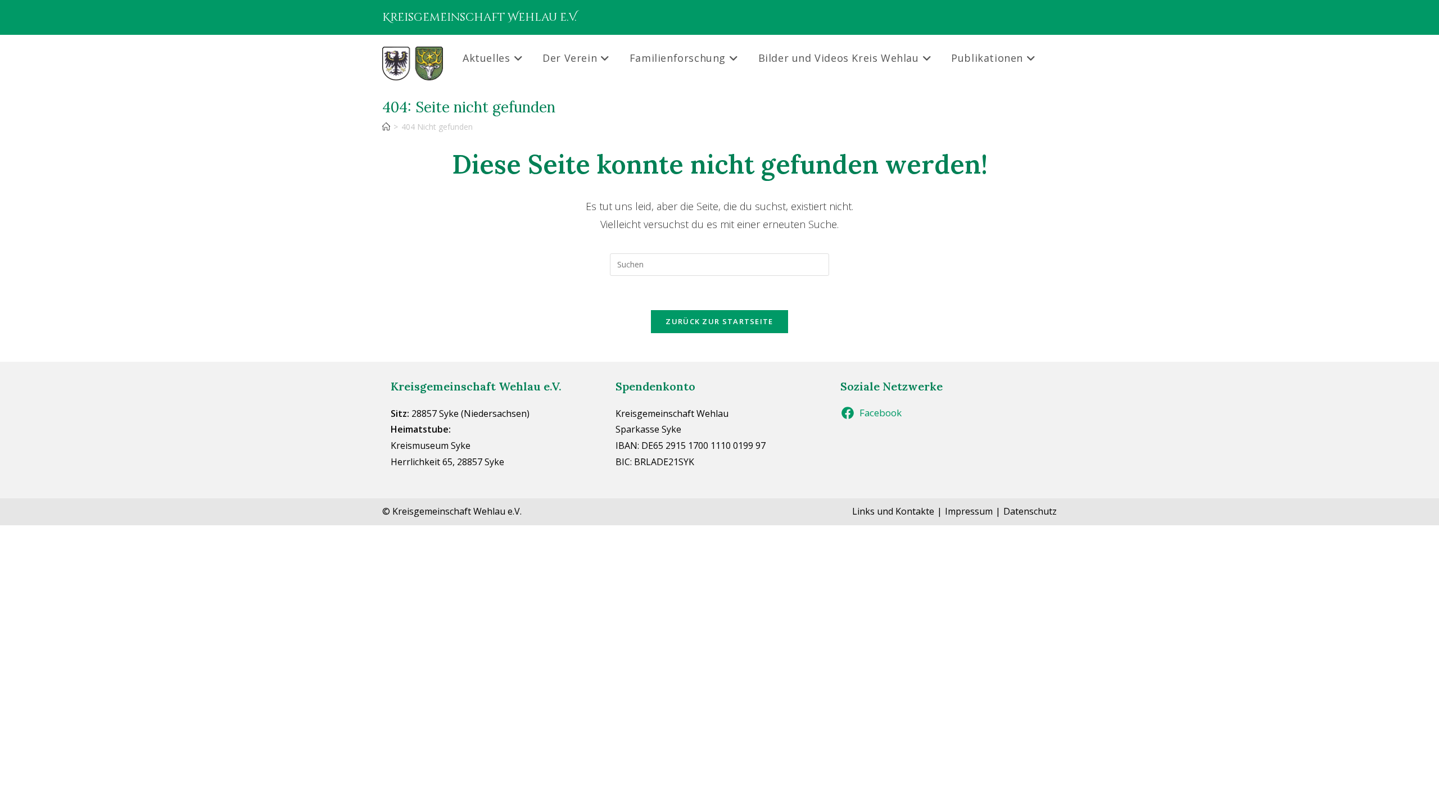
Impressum (969, 511)
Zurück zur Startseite (719, 321)
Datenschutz (1030, 511)
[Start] (386, 126)
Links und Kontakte (893, 511)
